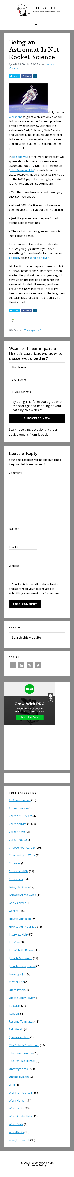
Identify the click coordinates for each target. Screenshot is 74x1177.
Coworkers (16, 879)
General (14, 911)
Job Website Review (21, 950)
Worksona (15, 117)
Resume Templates (21, 1021)
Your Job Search (19, 1140)
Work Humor (17, 1100)
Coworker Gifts (18, 871)
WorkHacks (16, 1132)
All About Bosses (20, 800)
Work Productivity (20, 1116)
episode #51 (20, 157)
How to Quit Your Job (22, 927)
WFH (12, 1085)
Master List (16, 982)
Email (13, 547)
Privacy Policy (37, 1165)
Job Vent (14, 942)
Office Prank (17, 990)
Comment (16, 473)
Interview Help (18, 934)
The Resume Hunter (22, 1061)
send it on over (39, 258)
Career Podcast (19, 840)
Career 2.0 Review (20, 816)
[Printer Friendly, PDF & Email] (12, 320)
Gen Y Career (17, 903)
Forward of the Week (22, 895)
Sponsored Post (19, 1037)
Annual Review (18, 808)
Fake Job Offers (19, 887)
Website (14, 566)
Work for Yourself (20, 1093)
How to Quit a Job (20, 919)
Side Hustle (16, 1029)
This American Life (22, 170)
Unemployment (19, 1077)
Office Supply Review (22, 998)
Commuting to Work (22, 855)
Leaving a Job (17, 974)
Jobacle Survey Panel (22, 966)
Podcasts (14, 1006)
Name (14, 529)
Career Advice (18, 824)
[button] (37, 25)
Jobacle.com (37, 10)
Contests (14, 863)
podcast (14, 258)
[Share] (35, 76)
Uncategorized (32, 330)
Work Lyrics (16, 1108)
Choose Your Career (22, 847)
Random (14, 1013)
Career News (17, 832)
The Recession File (21, 1053)
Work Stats (16, 1124)
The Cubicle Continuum (24, 1045)
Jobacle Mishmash (20, 958)
